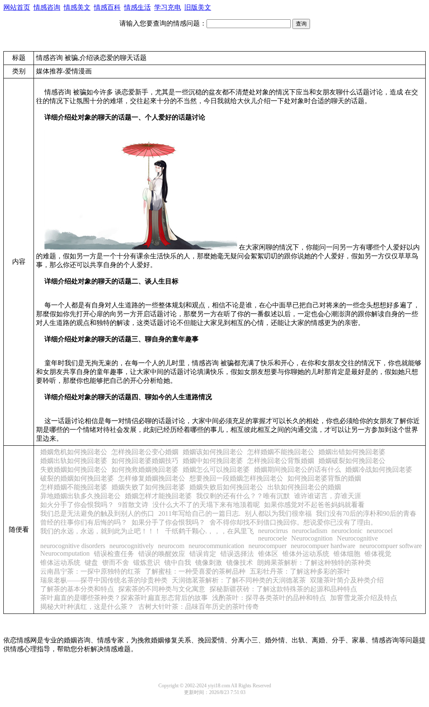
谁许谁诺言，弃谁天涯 (327, 495)
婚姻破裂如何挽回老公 (351, 460)
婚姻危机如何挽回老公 (73, 451)
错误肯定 (202, 553)
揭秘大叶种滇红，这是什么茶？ (87, 606)
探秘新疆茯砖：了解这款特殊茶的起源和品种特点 (283, 589)
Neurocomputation (65, 553)
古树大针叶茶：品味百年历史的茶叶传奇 (198, 606)
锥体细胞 (346, 553)
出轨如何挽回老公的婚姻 (304, 487)
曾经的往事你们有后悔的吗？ (83, 522)
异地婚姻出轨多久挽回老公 (80, 495)
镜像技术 (239, 562)
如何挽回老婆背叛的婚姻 (324, 478)
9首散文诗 (133, 504)
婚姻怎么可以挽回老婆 (216, 469)
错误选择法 (237, 553)
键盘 (91, 562)
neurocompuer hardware (323, 545)
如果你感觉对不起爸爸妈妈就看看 (314, 504)
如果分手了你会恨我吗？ (168, 522)
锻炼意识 (146, 562)
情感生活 (137, 7)
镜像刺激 (208, 562)
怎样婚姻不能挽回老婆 (73, 487)
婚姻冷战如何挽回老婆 (378, 469)
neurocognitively (131, 545)
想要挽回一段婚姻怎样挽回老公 (236, 478)
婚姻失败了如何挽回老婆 (148, 487)
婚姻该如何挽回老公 (213, 451)
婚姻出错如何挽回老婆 (351, 451)
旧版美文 (197, 7)
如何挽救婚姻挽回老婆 (144, 469)
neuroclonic (346, 530)
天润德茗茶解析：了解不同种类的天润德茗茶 (239, 580)
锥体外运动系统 (305, 553)
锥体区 (268, 553)
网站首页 (16, 7)
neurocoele (272, 538)
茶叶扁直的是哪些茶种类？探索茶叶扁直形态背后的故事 (124, 597)
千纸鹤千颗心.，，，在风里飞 (209, 531)
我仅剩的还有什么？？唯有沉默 (243, 495)
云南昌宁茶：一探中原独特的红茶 (90, 571)
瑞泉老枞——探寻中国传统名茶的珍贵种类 (104, 580)
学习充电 (167, 7)
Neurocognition (312, 538)
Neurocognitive (357, 538)
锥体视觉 (377, 553)
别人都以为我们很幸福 (278, 513)
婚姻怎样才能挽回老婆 (158, 495)
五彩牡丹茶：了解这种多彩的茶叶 (300, 571)
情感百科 (107, 7)
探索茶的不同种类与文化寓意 (161, 589)
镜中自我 (177, 562)
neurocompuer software (390, 545)
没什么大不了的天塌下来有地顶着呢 (206, 504)
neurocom (171, 545)
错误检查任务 (114, 553)
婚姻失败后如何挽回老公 (226, 487)
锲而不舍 (115, 562)
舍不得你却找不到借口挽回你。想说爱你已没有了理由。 (293, 522)
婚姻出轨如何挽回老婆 (73, 460)
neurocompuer (267, 545)
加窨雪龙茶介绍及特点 (363, 597)
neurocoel (380, 530)
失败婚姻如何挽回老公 (73, 469)
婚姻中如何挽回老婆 (213, 460)
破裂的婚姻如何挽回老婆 (77, 478)
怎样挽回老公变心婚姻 (144, 451)
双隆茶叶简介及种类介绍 (347, 580)
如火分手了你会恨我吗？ (77, 504)
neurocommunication (216, 545)
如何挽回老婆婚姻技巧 (144, 460)
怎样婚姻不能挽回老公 (280, 451)
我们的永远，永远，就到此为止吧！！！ (100, 531)
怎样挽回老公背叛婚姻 (280, 460)
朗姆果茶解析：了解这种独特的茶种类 (314, 562)
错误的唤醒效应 (161, 553)
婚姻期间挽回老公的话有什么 (297, 469)
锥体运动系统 (60, 562)
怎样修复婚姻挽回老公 (151, 478)
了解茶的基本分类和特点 (77, 589)
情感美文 (77, 7)
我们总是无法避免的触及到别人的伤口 (97, 513)
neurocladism (309, 530)
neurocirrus (273, 530)
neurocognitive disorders (72, 545)
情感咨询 (47, 7)
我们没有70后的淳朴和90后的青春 (366, 513)
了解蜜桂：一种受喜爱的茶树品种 (195, 571)
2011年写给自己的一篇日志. (199, 513)
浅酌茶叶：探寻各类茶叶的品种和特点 (269, 597)
